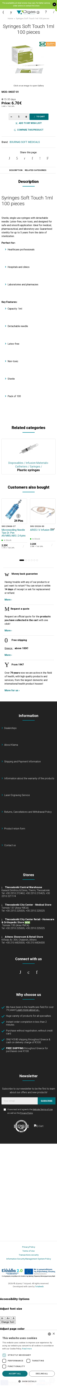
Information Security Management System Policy (28, 1259)
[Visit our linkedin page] (37, 972)
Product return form (14, 828)
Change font (7, 1322)
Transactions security (28, 1255)
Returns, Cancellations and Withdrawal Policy (28, 811)
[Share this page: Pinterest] (24, 158)
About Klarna (11, 744)
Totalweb (39, 1286)
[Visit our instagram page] (28, 972)
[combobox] (49, 1334)
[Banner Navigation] (52, 528)
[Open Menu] (3, 12)
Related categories (35, 170)
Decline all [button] (42, 1374)
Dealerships (10, 728)
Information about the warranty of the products (29, 778)
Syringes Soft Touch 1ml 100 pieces (32, 18)
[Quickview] (22, 505)
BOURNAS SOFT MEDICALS (25, 142)
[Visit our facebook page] (20, 972)
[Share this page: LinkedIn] (32, 158)
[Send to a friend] (47, 158)
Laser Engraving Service (17, 795)
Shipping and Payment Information (22, 761)
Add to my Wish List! (30, 123)
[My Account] (46, 12)
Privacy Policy (26, 1113)
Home (10, 18)
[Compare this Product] (22, 519)
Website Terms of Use (43, 1109)
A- (2, 1318)
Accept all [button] (15, 1374)
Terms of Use (28, 1251)
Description (15, 170)
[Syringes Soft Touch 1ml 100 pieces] (28, 60)
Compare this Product (29, 130)
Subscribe (46, 1101)
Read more (27, 1349)
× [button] (53, 1334)
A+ (8, 1318)
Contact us (10, 845)
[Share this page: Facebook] (9, 158)
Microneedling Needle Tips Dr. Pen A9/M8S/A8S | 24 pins (14, 532)
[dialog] (28, 1358)
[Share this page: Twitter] (17, 158)
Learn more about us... (28, 1010)
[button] (21, 560)
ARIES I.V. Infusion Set (42, 529)
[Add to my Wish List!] (22, 512)
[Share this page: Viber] (40, 158)
